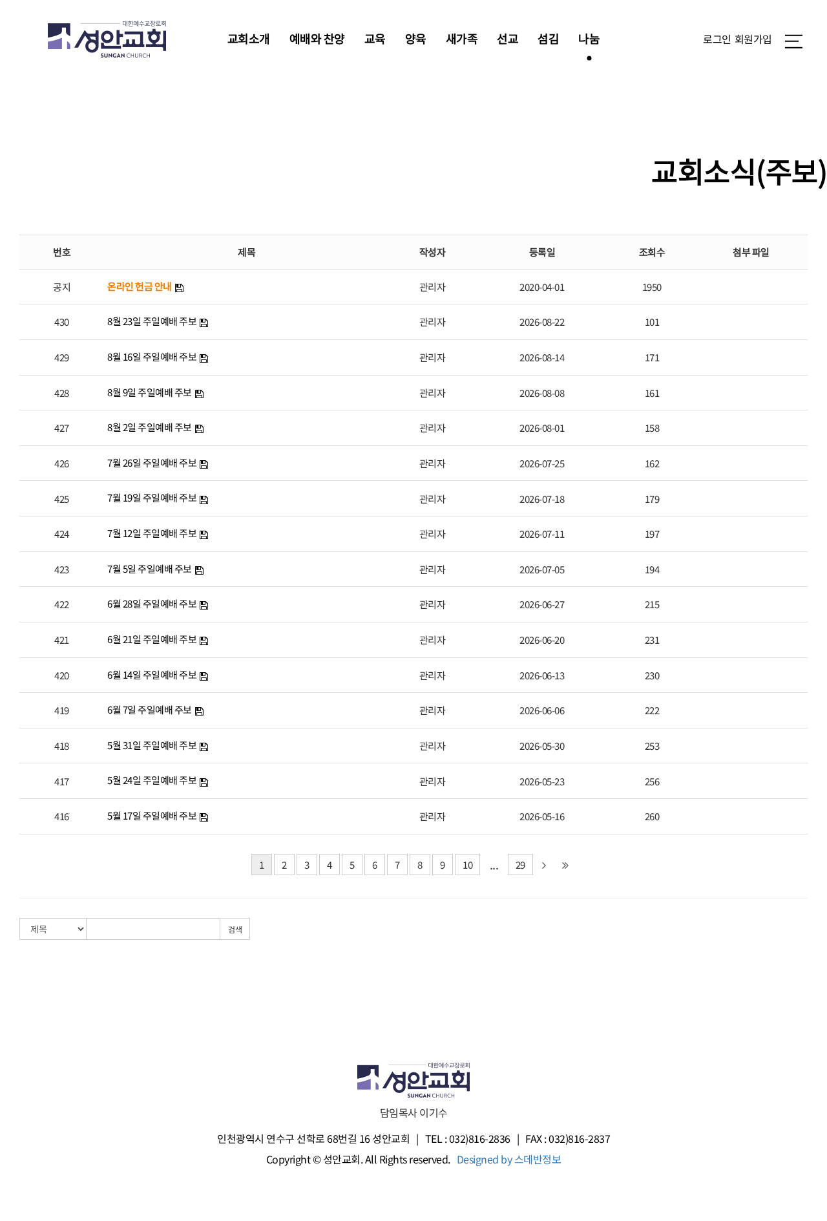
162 (652, 463)
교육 (375, 38)
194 (652, 569)
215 (652, 604)
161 (652, 392)
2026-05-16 (541, 816)
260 (652, 816)
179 (652, 498)
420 (61, 675)
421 (61, 639)
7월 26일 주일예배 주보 (151, 462)
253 (652, 745)
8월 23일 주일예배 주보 (151, 321)
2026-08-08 (541, 392)
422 (61, 604)
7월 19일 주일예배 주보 (151, 497)
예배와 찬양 (317, 38)
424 (61, 533)
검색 (235, 929)
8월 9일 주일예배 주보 (149, 392)
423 (61, 569)
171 (652, 357)
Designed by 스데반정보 (509, 1159)
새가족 (462, 38)
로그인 (717, 39)
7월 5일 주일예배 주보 (149, 568)
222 (652, 710)
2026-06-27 (541, 604)
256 (652, 781)
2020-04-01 (541, 286)
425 (61, 498)
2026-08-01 (541, 427)
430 (61, 321)
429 (61, 357)
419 (61, 710)
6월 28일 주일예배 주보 (151, 603)
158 (652, 427)
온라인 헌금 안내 (139, 286)
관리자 (432, 286)
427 (61, 427)
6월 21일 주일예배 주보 (151, 639)
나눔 (589, 38)
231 (652, 639)
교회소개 (248, 38)
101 (652, 321)
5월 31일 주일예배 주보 (151, 745)
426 (61, 463)
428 (61, 392)
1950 (652, 286)
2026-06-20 (541, 639)
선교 (507, 38)
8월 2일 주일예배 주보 (149, 427)
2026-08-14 (541, 357)
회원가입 (753, 39)
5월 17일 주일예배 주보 (151, 815)
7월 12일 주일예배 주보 (151, 533)
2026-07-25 (541, 463)
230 (652, 675)
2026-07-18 (541, 498)
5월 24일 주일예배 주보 (151, 780)
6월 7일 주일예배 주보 (149, 709)
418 (61, 745)
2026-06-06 (541, 710)
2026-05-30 (541, 745)
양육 (415, 38)
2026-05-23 (541, 781)
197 (652, 533)
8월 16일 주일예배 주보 (151, 356)
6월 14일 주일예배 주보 (151, 674)
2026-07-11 (541, 533)
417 (61, 781)
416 (61, 816)
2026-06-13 (541, 675)
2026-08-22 (541, 321)
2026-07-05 (541, 569)
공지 (61, 286)
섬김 (548, 38)
